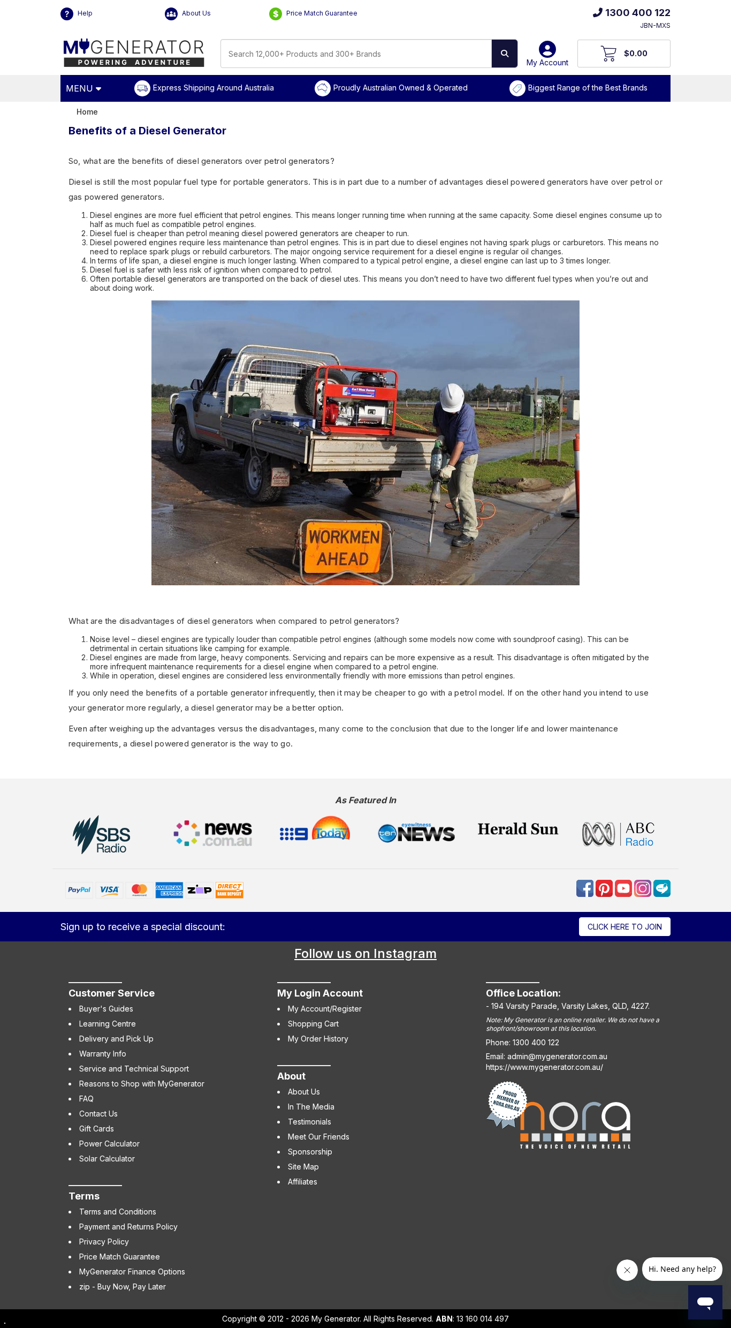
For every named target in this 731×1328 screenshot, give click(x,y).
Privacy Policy (104, 1241)
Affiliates (302, 1181)
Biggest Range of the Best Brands (588, 87)
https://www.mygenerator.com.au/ (544, 1067)
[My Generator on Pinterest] (605, 887)
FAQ (86, 1098)
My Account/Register (325, 1008)
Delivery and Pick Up (116, 1038)
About (291, 1076)
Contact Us (98, 1113)
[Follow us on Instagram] (643, 887)
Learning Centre (107, 1023)
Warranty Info (102, 1053)
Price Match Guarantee (321, 13)
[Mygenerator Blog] (662, 887)
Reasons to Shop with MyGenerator (141, 1083)
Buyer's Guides (106, 1008)
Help (84, 13)
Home (87, 111)
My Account (547, 62)
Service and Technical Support (134, 1068)
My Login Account (320, 993)
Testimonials (309, 1121)
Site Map (303, 1166)
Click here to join (625, 926)
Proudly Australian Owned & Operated (400, 87)
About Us (195, 13)
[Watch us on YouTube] (624, 887)
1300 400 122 (638, 12)
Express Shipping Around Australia (213, 87)
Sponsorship (310, 1151)
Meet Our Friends (318, 1136)
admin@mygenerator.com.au (557, 1056)
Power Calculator (109, 1143)
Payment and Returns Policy (128, 1226)
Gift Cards (96, 1128)
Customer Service (111, 993)
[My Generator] (134, 50)
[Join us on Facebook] (586, 887)
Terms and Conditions (117, 1211)
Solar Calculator (107, 1158)
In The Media (311, 1106)
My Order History (318, 1038)
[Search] (504, 53)
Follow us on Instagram (365, 953)
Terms (84, 1196)
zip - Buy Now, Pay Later (122, 1286)
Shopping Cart (313, 1023)
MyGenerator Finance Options (132, 1271)
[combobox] (356, 53)
